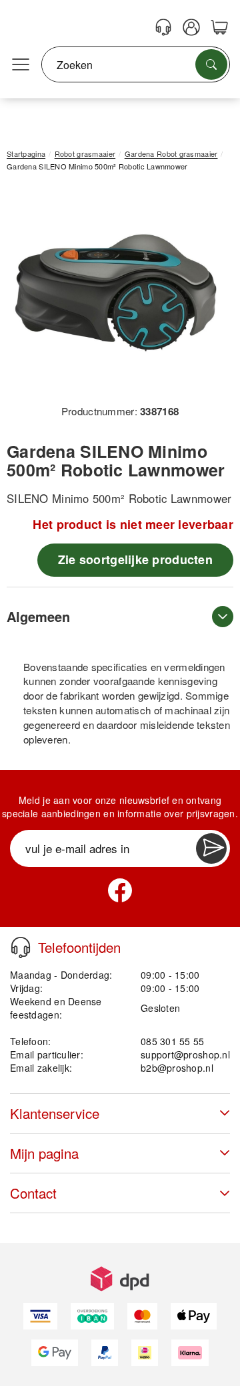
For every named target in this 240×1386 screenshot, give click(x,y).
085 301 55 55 (173, 1041)
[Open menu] (20, 65)
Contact (33, 1193)
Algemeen (38, 616)
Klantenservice (54, 1113)
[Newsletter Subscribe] (211, 848)
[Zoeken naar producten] (211, 64)
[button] (115, 292)
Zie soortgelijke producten (135, 559)
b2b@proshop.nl (177, 1067)
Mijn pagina (44, 1153)
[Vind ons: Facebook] (120, 890)
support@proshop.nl (185, 1054)
